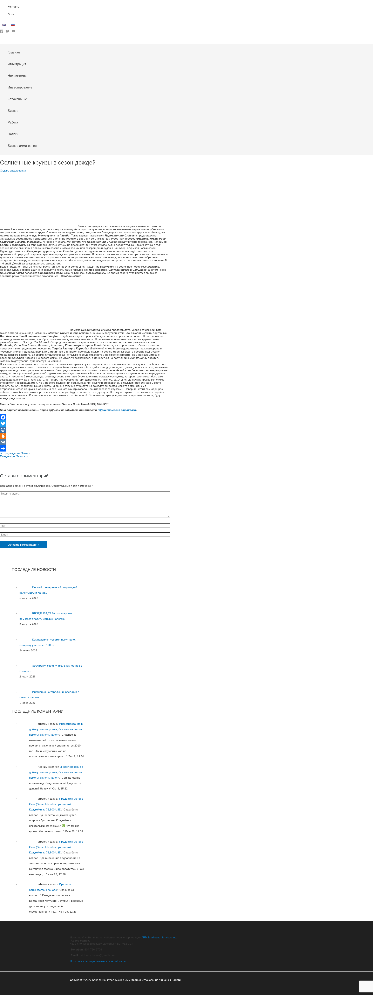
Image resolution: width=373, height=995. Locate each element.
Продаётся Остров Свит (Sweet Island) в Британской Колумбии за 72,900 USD (56, 804)
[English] (4, 25)
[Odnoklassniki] (84, 436)
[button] (1, 41)
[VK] (84, 442)
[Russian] (13, 25)
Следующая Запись (14, 456)
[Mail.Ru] (84, 430)
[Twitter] (7, 31)
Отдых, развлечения (13, 170)
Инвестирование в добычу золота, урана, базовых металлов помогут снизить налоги (56, 729)
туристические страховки (117, 409)
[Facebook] (1, 31)
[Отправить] (84, 448)
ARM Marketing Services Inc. (159, 937)
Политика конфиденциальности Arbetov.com (98, 961)
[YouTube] (13, 31)
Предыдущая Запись (15, 453)
